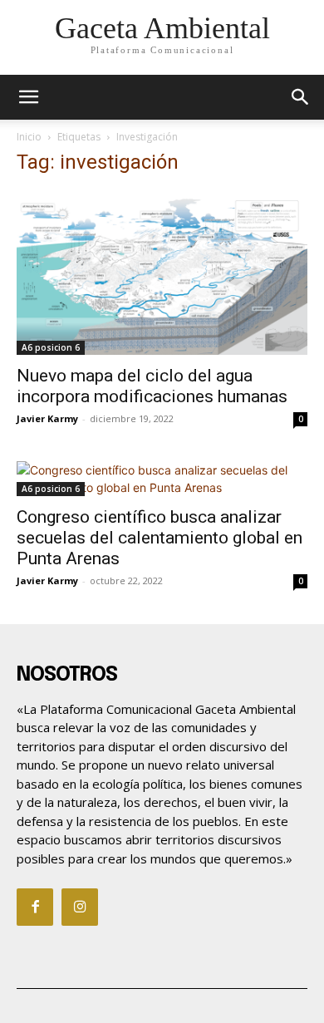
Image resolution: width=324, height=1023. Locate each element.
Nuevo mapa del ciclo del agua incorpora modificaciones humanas (152, 386)
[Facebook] (35, 906)
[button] (300, 97)
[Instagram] (79, 906)
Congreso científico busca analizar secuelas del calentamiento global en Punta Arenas (159, 537)
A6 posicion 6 (51, 347)
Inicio (29, 137)
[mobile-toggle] (28, 97)
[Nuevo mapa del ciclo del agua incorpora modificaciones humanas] (162, 273)
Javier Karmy (47, 418)
